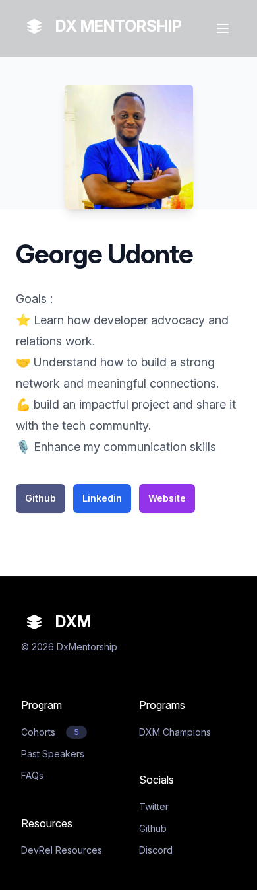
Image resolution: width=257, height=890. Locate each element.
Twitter (154, 806)
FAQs (32, 775)
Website (167, 498)
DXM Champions (175, 731)
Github (40, 498)
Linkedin (102, 498)
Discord (156, 850)
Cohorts (50, 731)
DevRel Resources (61, 850)
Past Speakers (52, 753)
